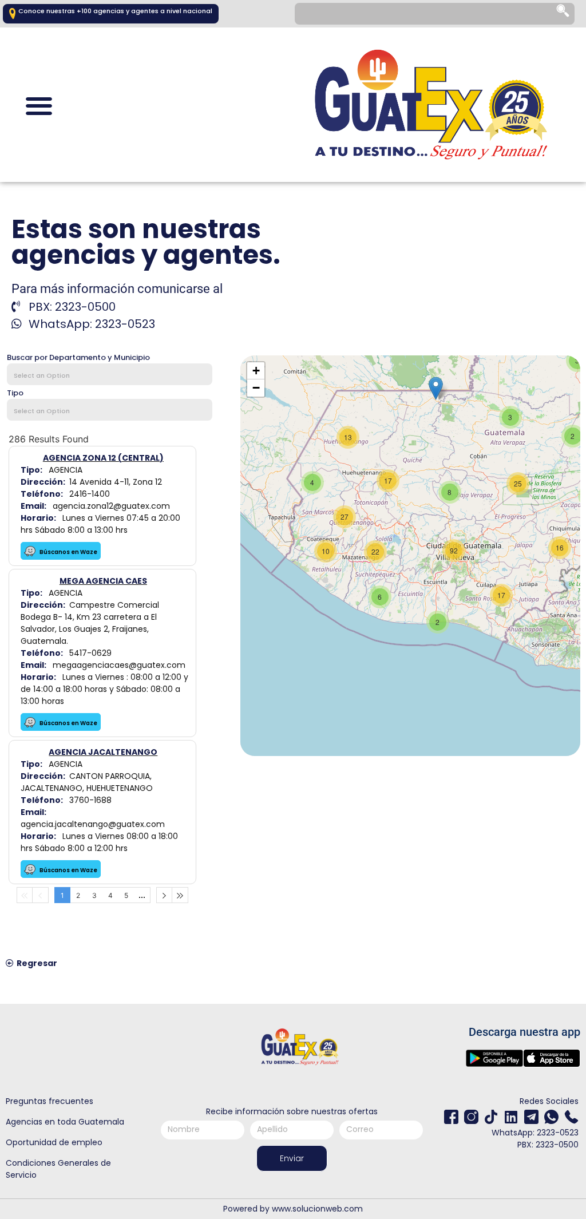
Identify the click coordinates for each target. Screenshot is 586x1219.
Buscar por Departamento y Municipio (78, 357)
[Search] (564, 14)
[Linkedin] (511, 1117)
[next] (164, 895)
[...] (142, 895)
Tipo (15, 392)
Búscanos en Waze (67, 552)
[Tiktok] (491, 1117)
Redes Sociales (549, 1101)
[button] (38, 106)
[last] (180, 895)
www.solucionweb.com (317, 1208)
